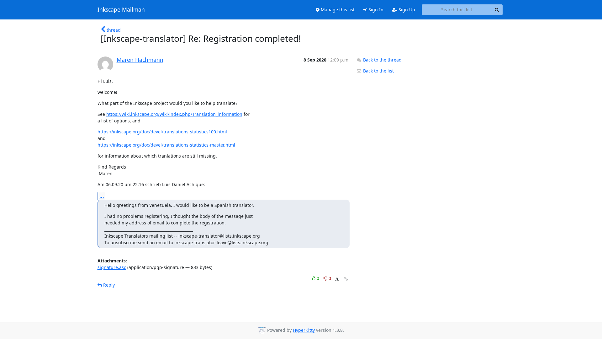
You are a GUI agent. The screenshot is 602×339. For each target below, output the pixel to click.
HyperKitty (304, 330)
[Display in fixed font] (337, 279)
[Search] (497, 9)
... (101, 195)
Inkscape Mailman (121, 9)
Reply (108, 285)
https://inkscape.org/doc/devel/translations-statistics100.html (162, 132)
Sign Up (406, 10)
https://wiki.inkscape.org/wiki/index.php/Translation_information (174, 114)
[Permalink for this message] (346, 279)
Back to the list (378, 71)
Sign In (375, 10)
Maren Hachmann (140, 59)
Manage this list (337, 10)
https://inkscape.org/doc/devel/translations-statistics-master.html (166, 145)
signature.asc (112, 267)
